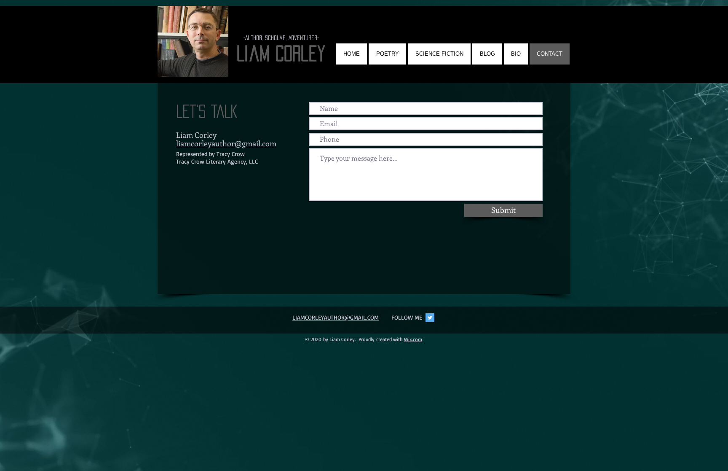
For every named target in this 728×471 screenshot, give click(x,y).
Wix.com (413, 339)
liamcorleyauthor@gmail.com (226, 143)
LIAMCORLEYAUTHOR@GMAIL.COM (335, 317)
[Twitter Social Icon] (430, 317)
